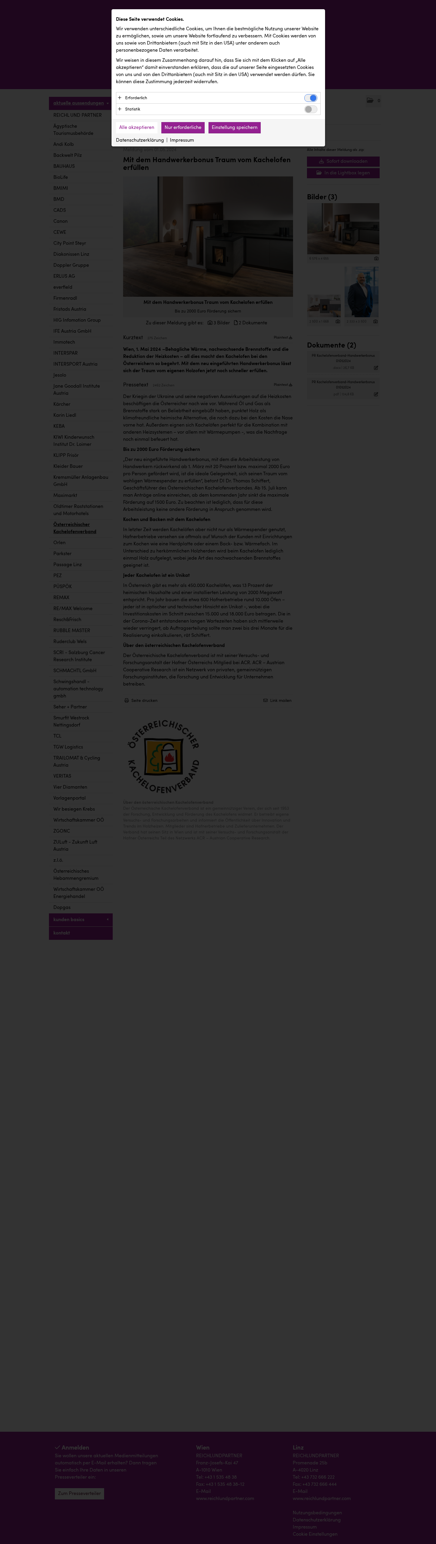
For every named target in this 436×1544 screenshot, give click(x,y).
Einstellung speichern (234, 127)
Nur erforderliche (183, 127)
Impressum (182, 140)
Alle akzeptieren (136, 127)
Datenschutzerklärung (140, 140)
